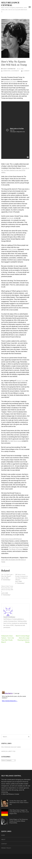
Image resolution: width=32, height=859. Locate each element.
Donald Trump (20, 380)
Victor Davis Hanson (7, 539)
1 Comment (26, 70)
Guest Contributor (9, 68)
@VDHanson (18, 539)
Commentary (6, 70)
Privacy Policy (6, 848)
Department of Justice (10, 81)
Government (15, 70)
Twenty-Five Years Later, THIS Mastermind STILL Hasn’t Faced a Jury (18, 802)
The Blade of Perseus (15, 549)
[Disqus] (15, 667)
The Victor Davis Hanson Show (18, 547)
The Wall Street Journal (15, 441)
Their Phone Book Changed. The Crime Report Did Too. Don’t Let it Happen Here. (19, 811)
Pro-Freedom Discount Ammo (11, 747)
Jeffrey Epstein (12, 249)
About (3, 839)
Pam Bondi (9, 218)
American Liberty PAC (8, 751)
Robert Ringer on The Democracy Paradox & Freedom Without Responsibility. (18, 821)
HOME (3, 835)
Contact (4, 843)
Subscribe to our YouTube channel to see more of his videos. (15, 170)
